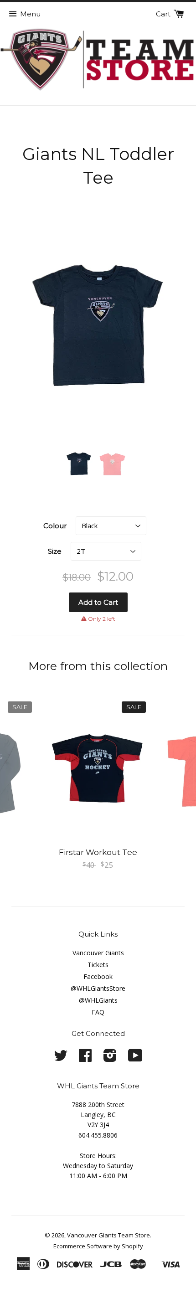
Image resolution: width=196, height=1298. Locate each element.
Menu (30, 14)
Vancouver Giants (98, 952)
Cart (164, 14)
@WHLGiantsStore (98, 988)
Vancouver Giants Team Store (108, 1235)
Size (55, 551)
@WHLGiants (98, 1000)
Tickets (98, 964)
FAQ (98, 1012)
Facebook (98, 976)
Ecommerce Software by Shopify (98, 1246)
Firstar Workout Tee (98, 852)
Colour (55, 525)
